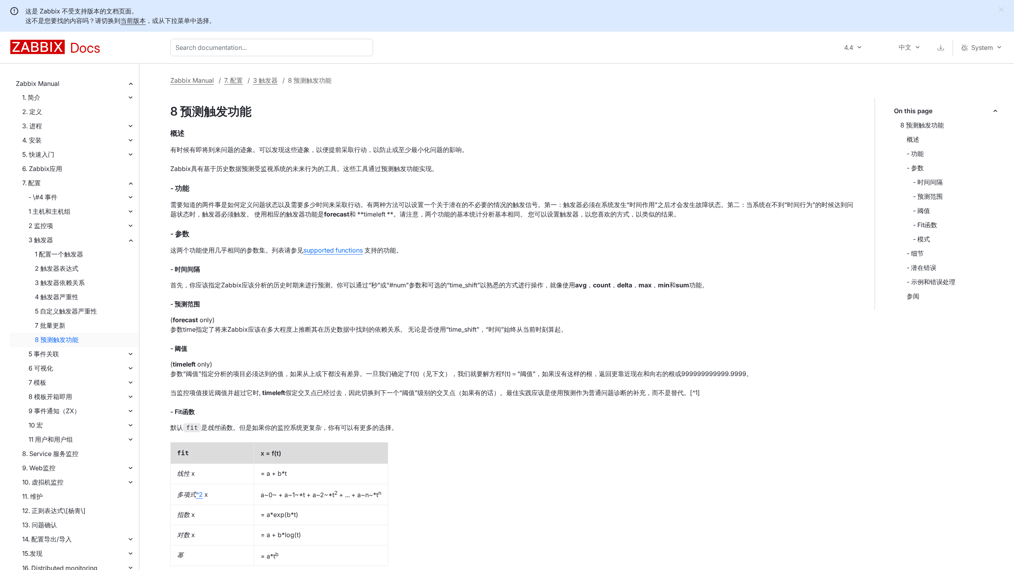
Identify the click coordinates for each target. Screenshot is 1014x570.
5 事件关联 (44, 354)
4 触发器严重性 (56, 297)
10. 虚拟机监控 (42, 482)
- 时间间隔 (928, 182)
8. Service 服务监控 (50, 454)
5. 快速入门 (38, 154)
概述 (913, 139)
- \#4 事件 (43, 197)
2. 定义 (32, 112)
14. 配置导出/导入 (47, 539)
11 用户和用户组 (51, 439)
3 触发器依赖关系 (60, 283)
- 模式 (921, 239)
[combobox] (273, 47)
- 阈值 (921, 211)
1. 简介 (31, 97)
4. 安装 (32, 140)
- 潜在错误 (921, 268)
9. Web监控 (38, 468)
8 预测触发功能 (56, 340)
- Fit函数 (925, 225)
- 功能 (915, 154)
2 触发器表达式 (56, 268)
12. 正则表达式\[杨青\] (54, 511)
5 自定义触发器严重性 (66, 311)
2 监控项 (41, 226)
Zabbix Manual (37, 83)
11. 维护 (32, 496)
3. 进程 (32, 126)
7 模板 (37, 382)
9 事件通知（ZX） (54, 411)
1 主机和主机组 (50, 211)
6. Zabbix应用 (42, 169)
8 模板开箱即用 (50, 397)
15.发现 (32, 553)
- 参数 (915, 168)
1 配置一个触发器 (59, 254)
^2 (199, 494)
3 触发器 (41, 240)
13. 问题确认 (39, 525)
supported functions (333, 250)
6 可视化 (41, 368)
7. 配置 (31, 183)
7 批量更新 (50, 325)
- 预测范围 (928, 196)
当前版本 (133, 21)
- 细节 (915, 253)
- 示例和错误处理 (931, 282)
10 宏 (36, 425)
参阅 (913, 296)
